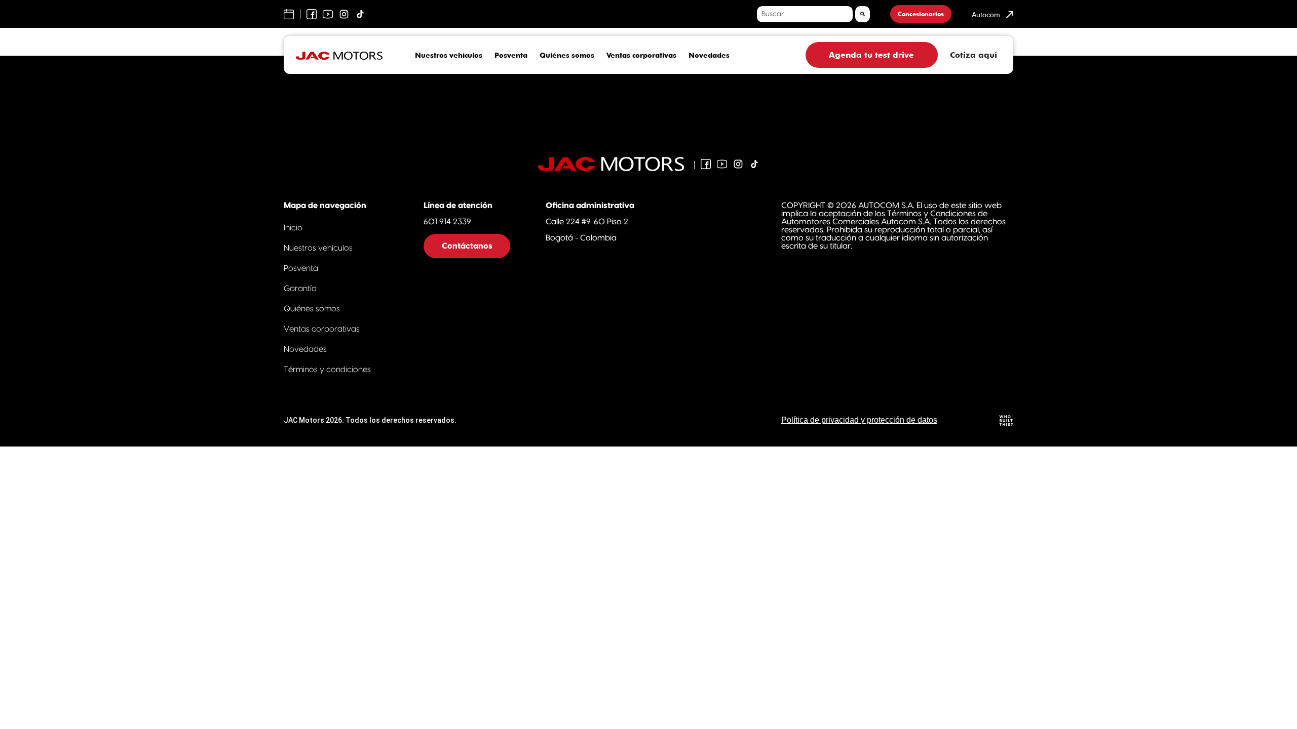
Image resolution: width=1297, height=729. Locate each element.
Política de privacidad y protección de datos (859, 420)
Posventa (510, 55)
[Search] (862, 14)
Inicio (293, 228)
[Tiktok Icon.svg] (754, 164)
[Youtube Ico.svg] (722, 164)
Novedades (709, 55)
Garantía (300, 289)
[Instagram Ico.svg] (738, 164)
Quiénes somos (567, 55)
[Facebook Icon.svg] (706, 164)
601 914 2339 (447, 222)
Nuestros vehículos (448, 55)
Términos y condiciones (327, 370)
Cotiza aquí (973, 55)
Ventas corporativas (641, 55)
